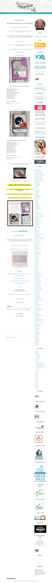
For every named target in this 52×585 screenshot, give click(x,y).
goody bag (36, 246)
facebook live (26, 308)
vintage (36, 342)
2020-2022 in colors (37, 171)
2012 (36, 387)
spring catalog (37, 314)
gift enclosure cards (37, 242)
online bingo (36, 283)
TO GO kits (36, 334)
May (36, 362)
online (36, 282)
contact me (17, 14)
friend (36, 232)
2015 (36, 383)
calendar (36, 201)
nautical (36, 274)
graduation (36, 247)
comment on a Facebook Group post (19, 283)
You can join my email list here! (19, 291)
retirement (36, 302)
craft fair (36, 210)
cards (36, 203)
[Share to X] (27, 309)
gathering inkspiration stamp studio (10, 14)
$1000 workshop (37, 169)
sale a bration (37, 307)
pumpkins (36, 300)
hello (35, 250)
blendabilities (37, 196)
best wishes (36, 191)
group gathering (37, 248)
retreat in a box (37, 304)
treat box (36, 337)
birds (35, 193)
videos (22, 309)
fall (35, 228)
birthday (36, 194)
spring (36, 313)
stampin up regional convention (39, 320)
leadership (36, 267)
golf (35, 245)
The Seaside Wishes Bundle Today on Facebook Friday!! (40, 365)
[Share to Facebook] (28, 309)
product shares (37, 298)
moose (36, 271)
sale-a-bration (37, 308)
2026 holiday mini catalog (38, 180)
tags (35, 330)
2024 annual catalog (17, 308)
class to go (36, 205)
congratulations (37, 208)
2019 (36, 379)
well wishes (36, 344)
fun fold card (37, 235)
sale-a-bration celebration (38, 309)
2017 (36, 381)
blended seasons (37, 197)
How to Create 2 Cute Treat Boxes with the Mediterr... (40, 363)
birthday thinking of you (38, 195)
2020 (36, 378)
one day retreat (37, 281)
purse (36, 301)
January (37, 373)
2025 (36, 352)
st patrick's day (37, 316)
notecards (36, 279)
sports (36, 312)
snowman (36, 311)
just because (37, 263)
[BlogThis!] (26, 309)
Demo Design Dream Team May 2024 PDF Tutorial (40, 367)
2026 (36, 351)
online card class (37, 285)
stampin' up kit (37, 321)
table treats (36, 329)
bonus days (36, 199)
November (37, 355)
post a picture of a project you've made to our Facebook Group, (19, 280)
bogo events (36, 198)
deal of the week (37, 214)
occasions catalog (37, 280)
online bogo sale (37, 284)
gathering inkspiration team (39, 238)
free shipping (37, 231)
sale (35, 306)
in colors (36, 260)
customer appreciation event (39, 213)
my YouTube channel (9, 309)
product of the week (38, 297)
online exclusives (14, 309)
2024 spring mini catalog (38, 176)
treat (35, 335)
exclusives (36, 224)
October (37, 356)
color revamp (37, 207)
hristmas (36, 258)
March (37, 371)
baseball (36, 189)
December (37, 354)
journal (36, 262)
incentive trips (37, 261)
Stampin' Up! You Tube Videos (39, 322)
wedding (36, 343)
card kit (36, 202)
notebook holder (37, 278)
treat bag (36, 336)
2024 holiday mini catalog (38, 174)
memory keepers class (38, 270)
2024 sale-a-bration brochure (39, 175)
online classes (37, 286)
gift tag (36, 243)
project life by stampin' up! (38, 299)
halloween (36, 249)
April (36, 370)
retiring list (36, 303)
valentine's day (37, 340)
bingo (36, 192)
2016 (36, 382)
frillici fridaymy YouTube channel (39, 234)
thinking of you (37, 333)
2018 (36, 380)
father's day (36, 229)
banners (36, 188)
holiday (36, 251)
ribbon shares (37, 305)
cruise (36, 211)
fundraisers (36, 236)
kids (35, 265)
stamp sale (36, 317)
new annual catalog (37, 275)
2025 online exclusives (38, 178)
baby (35, 187)
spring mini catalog (37, 315)
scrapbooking (37, 310)
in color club (36, 259)
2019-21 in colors (37, 170)
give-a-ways (36, 244)
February (37, 372)
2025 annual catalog (38, 177)
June (36, 361)
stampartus (36, 318)
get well (36, 239)
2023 (36, 374)
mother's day (37, 272)
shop (20, 14)
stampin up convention (38, 319)
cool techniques (37, 209)
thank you (17, 309)
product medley (37, 296)
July (36, 360)
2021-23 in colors (37, 172)
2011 (36, 388)
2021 (36, 377)
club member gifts (37, 206)
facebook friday (22, 308)
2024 (36, 353)
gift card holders (37, 241)
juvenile (36, 264)
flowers (36, 230)
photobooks (36, 295)
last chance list (37, 266)
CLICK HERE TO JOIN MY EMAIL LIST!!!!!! (40, 71)
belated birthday (37, 190)
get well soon (37, 240)
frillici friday (29, 308)
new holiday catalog (37, 276)
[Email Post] (24, 309)
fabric (36, 225)
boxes (36, 200)
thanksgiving (37, 332)
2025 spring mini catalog (38, 179)
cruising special (37, 212)
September (37, 357)
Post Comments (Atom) (13, 337)
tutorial (20, 309)
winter (36, 345)
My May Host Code (38, 368)
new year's (36, 277)
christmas (36, 204)
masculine (36, 269)
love (31, 308)
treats (36, 338)
